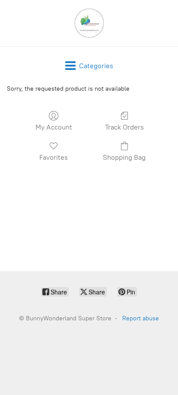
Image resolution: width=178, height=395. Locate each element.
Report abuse (140, 318)
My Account (53, 127)
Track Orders (124, 127)
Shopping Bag (124, 157)
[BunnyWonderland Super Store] (89, 23)
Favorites (53, 157)
